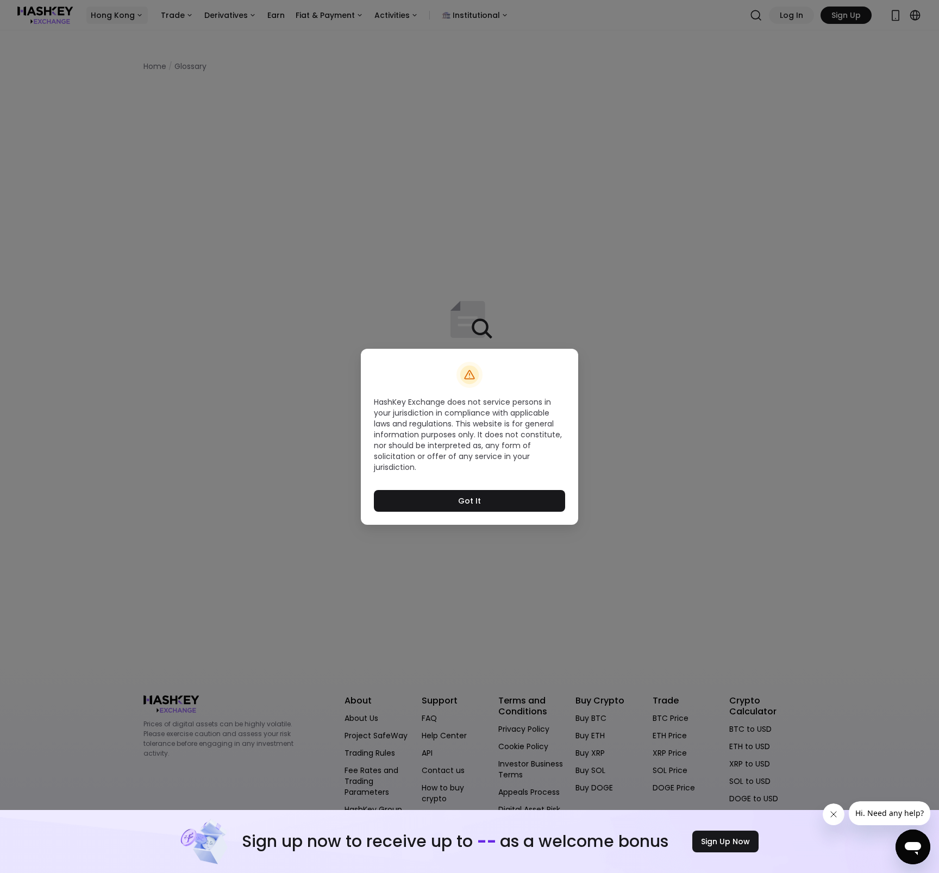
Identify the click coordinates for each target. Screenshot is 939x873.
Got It (469, 500)
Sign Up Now (725, 841)
